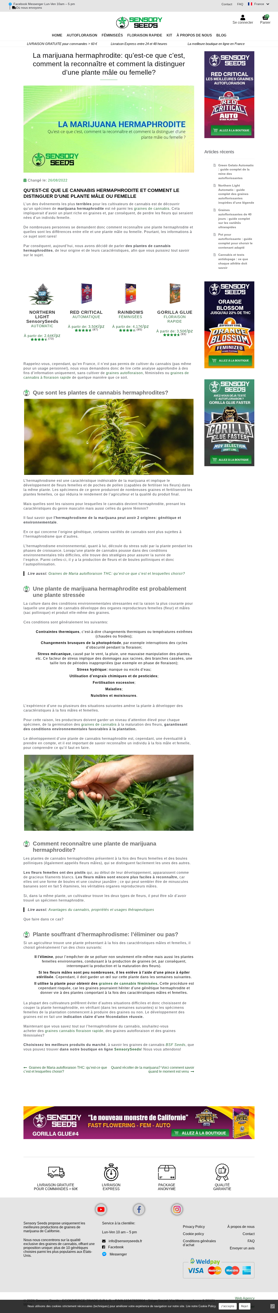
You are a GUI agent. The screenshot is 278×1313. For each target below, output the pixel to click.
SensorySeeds (127, 1049)
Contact (227, 4)
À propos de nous (241, 1227)
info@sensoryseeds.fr (125, 1241)
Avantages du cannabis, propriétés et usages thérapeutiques (101, 910)
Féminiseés (112, 35)
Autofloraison (82, 35)
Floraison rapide (144, 35)
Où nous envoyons (29, 7)
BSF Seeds (175, 1045)
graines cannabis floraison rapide (74, 1031)
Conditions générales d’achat (199, 1243)
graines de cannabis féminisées (128, 983)
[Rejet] (272, 1306)
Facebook (116, 1247)
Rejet (244, 1306)
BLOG (221, 35)
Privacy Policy (194, 1227)
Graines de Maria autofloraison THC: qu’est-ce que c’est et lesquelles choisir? (116, 573)
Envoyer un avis (242, 1248)
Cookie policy (193, 1234)
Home (57, 35)
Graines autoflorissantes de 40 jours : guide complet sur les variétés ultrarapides (235, 218)
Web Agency (245, 1298)
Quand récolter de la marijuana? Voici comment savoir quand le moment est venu (152, 1069)
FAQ (240, 4)
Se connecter (243, 22)
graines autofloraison (124, 373)
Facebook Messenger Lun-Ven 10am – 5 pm (44, 4)
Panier (265, 19)
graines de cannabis (151, 208)
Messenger (118, 1254)
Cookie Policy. (208, 1306)
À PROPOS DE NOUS (194, 35)
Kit (169, 35)
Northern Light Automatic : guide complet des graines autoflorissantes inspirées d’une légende (236, 194)
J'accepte (227, 1306)
